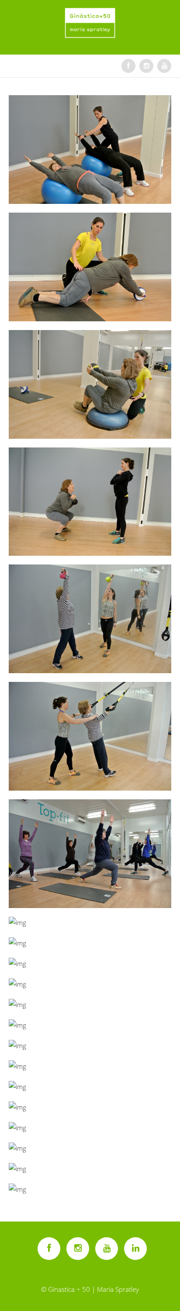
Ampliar (91, 149)
